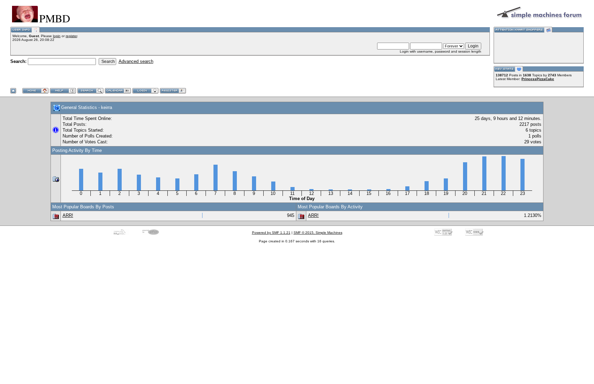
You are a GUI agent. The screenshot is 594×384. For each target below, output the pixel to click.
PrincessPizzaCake (537, 79)
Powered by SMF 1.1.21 (271, 232)
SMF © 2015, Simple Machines (318, 232)
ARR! (68, 215)
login (56, 36)
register (71, 36)
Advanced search (136, 61)
